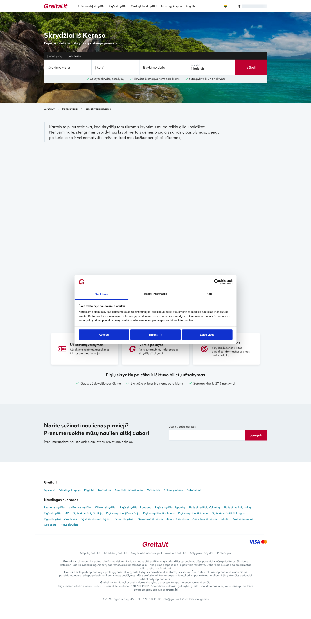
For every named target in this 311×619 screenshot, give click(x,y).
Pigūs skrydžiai (118, 6)
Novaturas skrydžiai (150, 519)
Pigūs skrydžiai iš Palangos (228, 513)
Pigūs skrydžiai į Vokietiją (204, 507)
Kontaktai (104, 490)
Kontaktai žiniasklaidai (128, 490)
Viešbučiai (153, 490)
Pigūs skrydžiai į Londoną (135, 507)
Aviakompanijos (243, 519)
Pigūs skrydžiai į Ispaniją (170, 507)
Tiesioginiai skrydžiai (144, 6)
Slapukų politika (90, 553)
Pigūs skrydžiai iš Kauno (193, 513)
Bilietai (224, 519)
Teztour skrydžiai (123, 519)
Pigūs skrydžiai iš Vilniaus (159, 513)
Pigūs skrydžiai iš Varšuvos (60, 519)
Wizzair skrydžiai (105, 507)
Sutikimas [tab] (101, 294)
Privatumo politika (174, 553)
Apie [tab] (209, 293)
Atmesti (104, 334)
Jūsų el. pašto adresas (182, 426)
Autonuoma (194, 490)
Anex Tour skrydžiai (204, 519)
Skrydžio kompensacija (145, 553)
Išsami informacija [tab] (155, 293)
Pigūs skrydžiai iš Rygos (94, 519)
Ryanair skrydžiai (54, 507)
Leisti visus (207, 334)
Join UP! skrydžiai (177, 519)
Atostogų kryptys (171, 6)
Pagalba (191, 6)
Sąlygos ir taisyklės (201, 553)
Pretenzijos (224, 553)
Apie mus (49, 490)
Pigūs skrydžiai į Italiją (237, 507)
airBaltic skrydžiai (80, 507)
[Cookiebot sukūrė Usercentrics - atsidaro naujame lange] (217, 281)
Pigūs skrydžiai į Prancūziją (122, 513)
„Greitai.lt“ (49, 108)
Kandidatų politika (115, 553)
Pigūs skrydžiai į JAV (56, 513)
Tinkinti (153, 334)
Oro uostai (50, 525)
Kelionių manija (173, 490)
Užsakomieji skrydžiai (91, 6)
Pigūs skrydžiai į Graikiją (88, 513)
